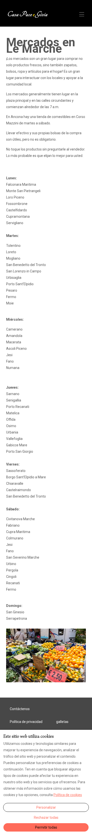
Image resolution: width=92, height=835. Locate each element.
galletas (62, 722)
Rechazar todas (46, 817)
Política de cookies (67, 795)
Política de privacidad (26, 722)
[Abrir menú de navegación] (81, 14)
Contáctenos (20, 709)
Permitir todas (46, 827)
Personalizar (46, 807)
